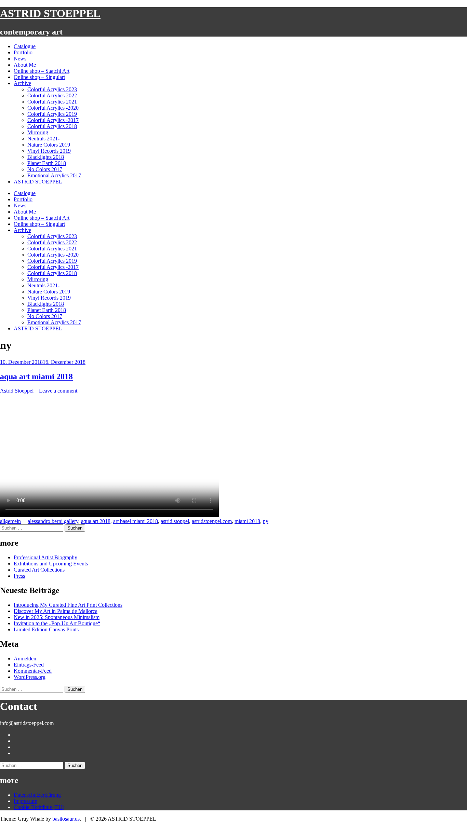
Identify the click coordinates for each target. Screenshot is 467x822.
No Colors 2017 (44, 169)
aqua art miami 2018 (36, 376)
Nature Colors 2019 (48, 145)
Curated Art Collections (39, 570)
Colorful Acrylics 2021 (52, 102)
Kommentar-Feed (33, 671)
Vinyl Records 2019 (49, 151)
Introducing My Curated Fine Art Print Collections (68, 605)
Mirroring (37, 132)
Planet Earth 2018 (46, 163)
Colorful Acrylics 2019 (52, 114)
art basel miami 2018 (135, 521)
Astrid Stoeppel (17, 391)
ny (265, 521)
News (20, 58)
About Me (25, 65)
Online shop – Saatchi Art (41, 71)
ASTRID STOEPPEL (50, 13)
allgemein (10, 521)
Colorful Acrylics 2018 (52, 126)
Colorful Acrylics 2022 (52, 95)
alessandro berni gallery (53, 521)
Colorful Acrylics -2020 (53, 108)
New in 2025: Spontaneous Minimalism (56, 617)
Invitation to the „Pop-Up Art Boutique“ (57, 623)
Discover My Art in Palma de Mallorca (55, 611)
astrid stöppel (175, 521)
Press (19, 576)
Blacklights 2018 (45, 157)
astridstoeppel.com (212, 521)
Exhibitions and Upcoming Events (51, 563)
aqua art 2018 (95, 521)
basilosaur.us (66, 819)
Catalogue (25, 46)
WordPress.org (29, 677)
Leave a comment (57, 391)
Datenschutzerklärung (37, 795)
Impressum (25, 801)
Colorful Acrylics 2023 (52, 89)
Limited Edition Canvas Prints (46, 629)
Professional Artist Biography (45, 557)
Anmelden (25, 658)
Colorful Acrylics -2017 (53, 120)
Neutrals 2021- (43, 138)
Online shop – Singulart (39, 77)
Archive (22, 83)
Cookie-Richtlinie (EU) (39, 807)
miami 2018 (247, 521)
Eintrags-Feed (29, 665)
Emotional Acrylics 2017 (54, 175)
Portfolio (23, 52)
